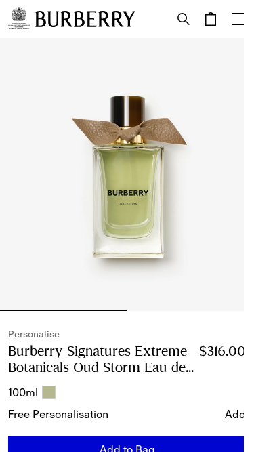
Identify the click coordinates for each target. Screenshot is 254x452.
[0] (211, 19)
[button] (235, 414)
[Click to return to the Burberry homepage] (85, 19)
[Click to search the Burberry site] (183, 19)
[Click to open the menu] (238, 19)
